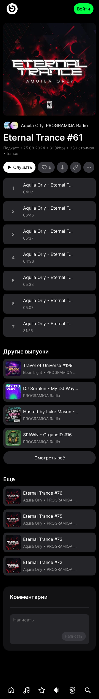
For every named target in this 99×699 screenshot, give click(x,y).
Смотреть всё (49, 457)
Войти (83, 9)
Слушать (22, 167)
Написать (73, 636)
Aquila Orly (32, 125)
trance (12, 153)
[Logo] (12, 8)
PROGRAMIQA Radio (67, 125)
